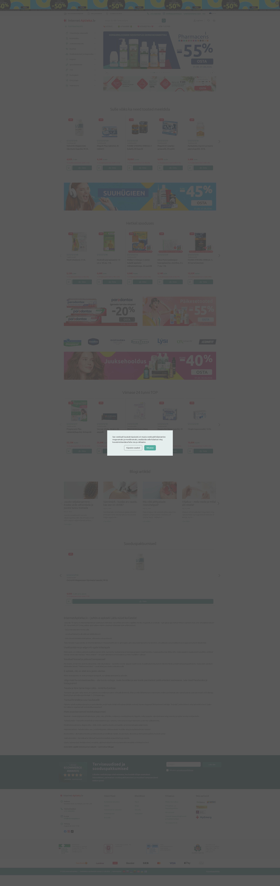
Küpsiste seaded (133, 448)
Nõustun (150, 448)
